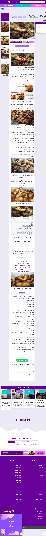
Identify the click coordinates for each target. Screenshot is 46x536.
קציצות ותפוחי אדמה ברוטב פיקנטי (5, 33)
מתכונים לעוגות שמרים (17, 497)
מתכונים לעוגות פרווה (17, 502)
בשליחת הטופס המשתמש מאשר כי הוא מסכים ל (26, 444)
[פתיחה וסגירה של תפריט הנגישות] (2, 8)
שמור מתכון (14, 17)
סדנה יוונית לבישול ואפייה (40, 401)
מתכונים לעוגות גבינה (17, 499)
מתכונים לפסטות (18, 465)
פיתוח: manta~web (23, 527)
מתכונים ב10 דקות (40, 511)
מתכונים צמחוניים (18, 473)
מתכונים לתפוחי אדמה (20, 265)
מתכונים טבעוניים (18, 472)
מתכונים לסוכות (40, 497)
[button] (24, 17)
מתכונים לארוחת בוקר (39, 518)
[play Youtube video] (22, 59)
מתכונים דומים (5, 14)
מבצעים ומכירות (40, 467)
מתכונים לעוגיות (18, 501)
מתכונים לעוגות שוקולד (17, 491)
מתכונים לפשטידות (18, 475)
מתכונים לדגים (18, 479)
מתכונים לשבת (40, 513)
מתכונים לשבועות (40, 492)
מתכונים (41, 463)
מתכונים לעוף (19, 477)
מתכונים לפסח (40, 494)
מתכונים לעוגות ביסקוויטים (16, 496)
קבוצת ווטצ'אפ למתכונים (18, 239)
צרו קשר (41, 475)
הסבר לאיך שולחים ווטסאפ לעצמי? (6, 402)
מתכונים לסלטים (18, 468)
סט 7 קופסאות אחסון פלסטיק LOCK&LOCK (22, 253)
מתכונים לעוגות (18, 492)
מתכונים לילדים (40, 519)
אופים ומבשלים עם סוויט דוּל (22, 271)
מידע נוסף (22, 257)
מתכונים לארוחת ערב (39, 514)
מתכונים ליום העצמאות (39, 502)
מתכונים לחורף (18, 482)
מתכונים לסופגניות (18, 494)
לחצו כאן (12, 364)
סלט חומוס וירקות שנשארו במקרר (5, 47)
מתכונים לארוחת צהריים (39, 516)
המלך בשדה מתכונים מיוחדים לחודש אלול (5, 61)
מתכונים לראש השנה (39, 491)
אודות (42, 472)
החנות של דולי (40, 468)
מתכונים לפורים (40, 501)
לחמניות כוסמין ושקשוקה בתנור (5, 75)
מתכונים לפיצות (18, 463)
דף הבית (44, 9)
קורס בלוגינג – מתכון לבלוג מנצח (29, 401)
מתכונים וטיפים (40, 473)
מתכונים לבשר (18, 480)
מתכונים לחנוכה (40, 496)
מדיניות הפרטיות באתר (19, 444)
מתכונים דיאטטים (18, 470)
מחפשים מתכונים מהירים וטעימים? (17, 401)
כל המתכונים (41, 465)
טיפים (42, 470)
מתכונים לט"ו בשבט (39, 499)
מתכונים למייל (19, 243)
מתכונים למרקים (18, 467)
